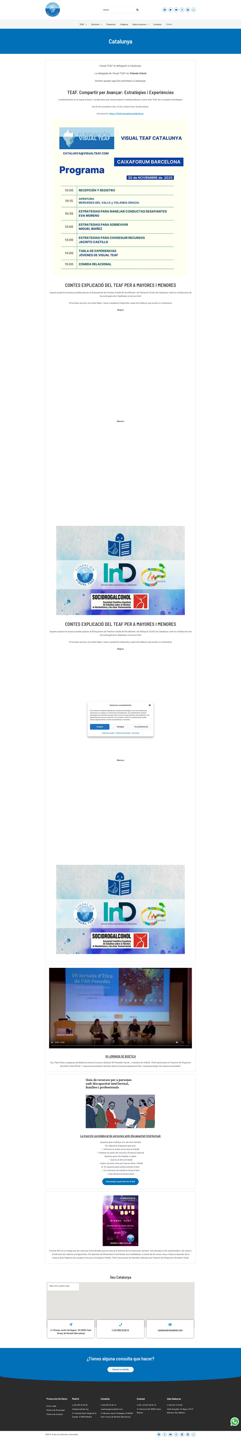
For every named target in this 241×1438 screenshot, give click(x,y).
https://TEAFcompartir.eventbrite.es (126, 113)
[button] (149, 705)
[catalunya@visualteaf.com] (170, 1324)
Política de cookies (108, 733)
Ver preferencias (141, 727)
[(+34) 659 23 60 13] (120, 1324)
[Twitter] (170, 10)
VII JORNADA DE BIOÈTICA (120, 1056)
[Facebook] (164, 10)
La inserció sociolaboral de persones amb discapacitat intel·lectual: (120, 1136)
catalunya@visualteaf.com (170, 1330)
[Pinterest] (188, 10)
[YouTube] (176, 10)
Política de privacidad (123, 733)
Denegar (120, 727)
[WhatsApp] (193, 10)
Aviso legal (135, 733)
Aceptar (100, 727)
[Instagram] (182, 10)
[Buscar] (137, 10)
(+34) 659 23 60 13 (120, 1330)
